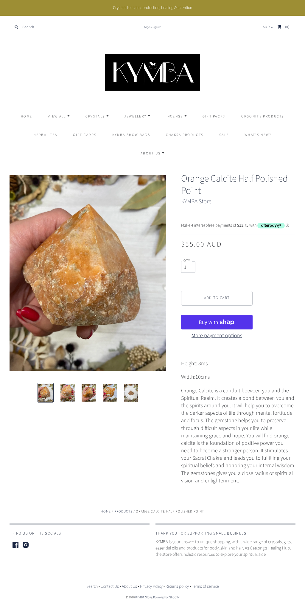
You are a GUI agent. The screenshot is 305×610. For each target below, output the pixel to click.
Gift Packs (214, 116)
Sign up (156, 27)
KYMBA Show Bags (131, 134)
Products (123, 511)
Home (26, 116)
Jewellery (135, 116)
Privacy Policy (151, 586)
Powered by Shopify (166, 597)
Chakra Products (185, 134)
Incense (175, 116)
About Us (151, 153)
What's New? (258, 134)
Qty (186, 260)
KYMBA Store (196, 201)
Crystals (95, 116)
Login (147, 27)
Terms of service (205, 586)
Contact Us (110, 586)
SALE (224, 134)
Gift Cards (85, 134)
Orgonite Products (262, 116)
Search (92, 586)
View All (57, 116)
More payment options (217, 335)
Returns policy (177, 586)
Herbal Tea (45, 134)
